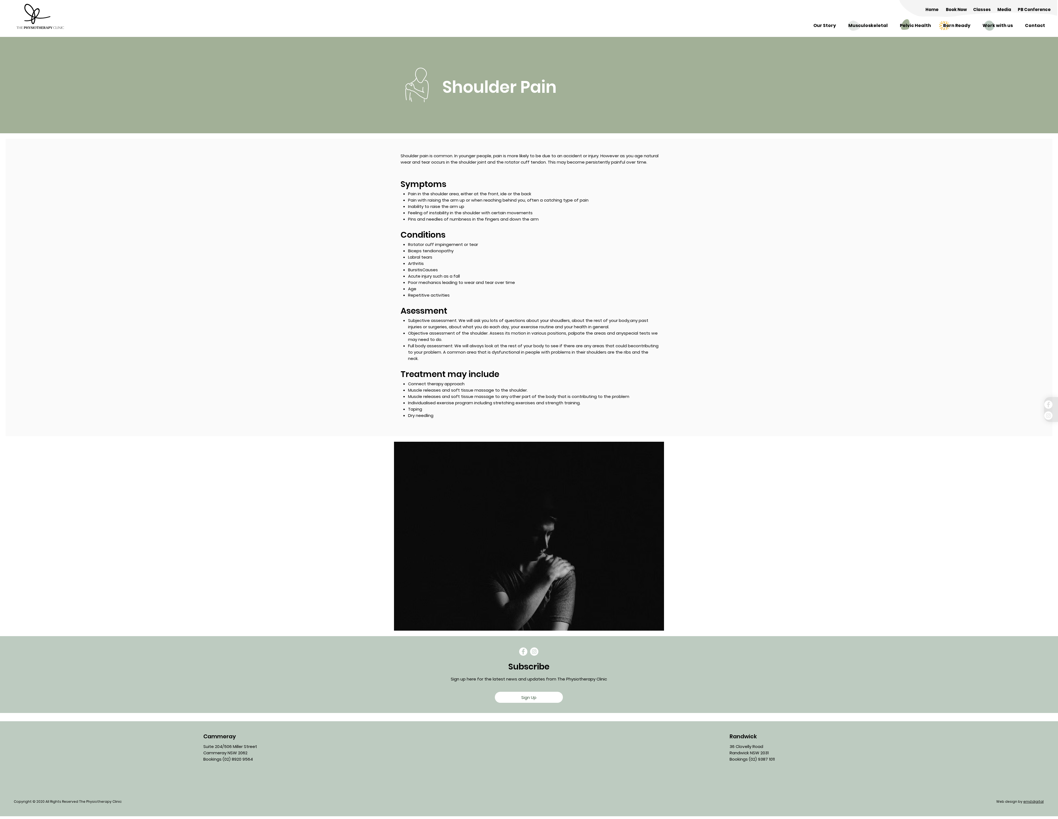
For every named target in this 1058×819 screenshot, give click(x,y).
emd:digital (1033, 801)
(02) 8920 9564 (238, 759)
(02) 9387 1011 (762, 759)
